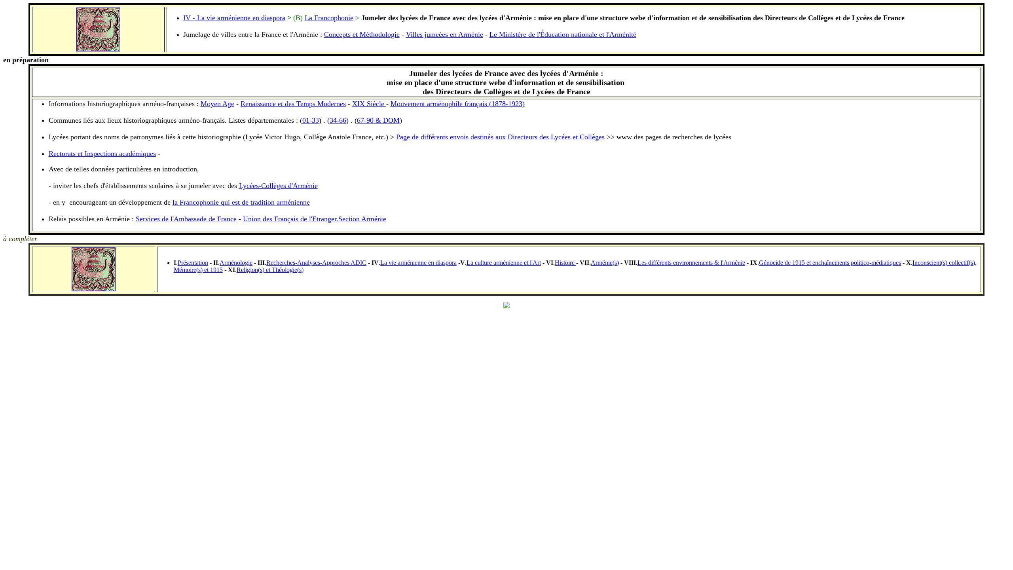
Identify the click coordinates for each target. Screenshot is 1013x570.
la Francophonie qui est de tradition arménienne (241, 202)
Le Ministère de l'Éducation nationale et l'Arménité (562, 34)
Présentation (193, 262)
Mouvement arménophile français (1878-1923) (458, 104)
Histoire (565, 262)
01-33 (310, 120)
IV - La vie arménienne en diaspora (234, 18)
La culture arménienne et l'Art (504, 262)
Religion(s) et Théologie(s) (270, 269)
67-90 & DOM (378, 120)
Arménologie (236, 262)
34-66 (338, 120)
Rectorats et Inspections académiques (102, 154)
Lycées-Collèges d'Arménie (278, 186)
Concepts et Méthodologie (362, 34)
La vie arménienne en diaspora (418, 262)
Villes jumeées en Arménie (444, 34)
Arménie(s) (605, 262)
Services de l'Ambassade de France (186, 219)
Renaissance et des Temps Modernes (293, 104)
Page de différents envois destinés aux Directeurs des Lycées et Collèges (500, 137)
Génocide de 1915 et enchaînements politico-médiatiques (830, 262)
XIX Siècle (369, 104)
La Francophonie (329, 18)
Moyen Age (217, 104)
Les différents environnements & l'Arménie (691, 262)
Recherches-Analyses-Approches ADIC (316, 262)
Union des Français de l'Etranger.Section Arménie (314, 219)
